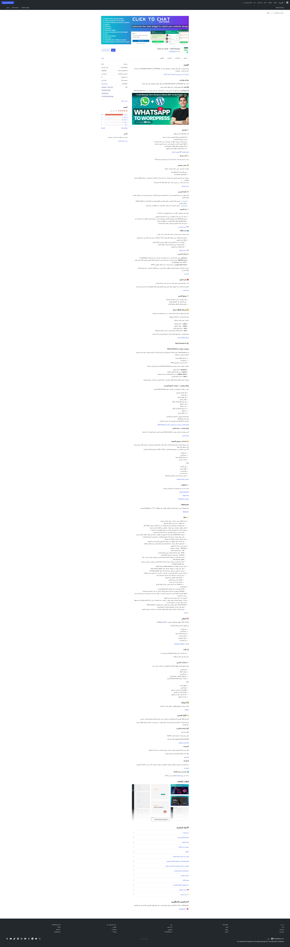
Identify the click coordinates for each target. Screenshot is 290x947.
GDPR (187, 851)
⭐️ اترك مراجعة (185, 894)
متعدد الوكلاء (182, 250)
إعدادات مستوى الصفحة (183, 479)
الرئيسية (187, 74)
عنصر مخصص (185, 186)
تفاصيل (185, 58)
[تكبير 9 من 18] (167, 802)
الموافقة (187, 709)
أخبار (283, 927)
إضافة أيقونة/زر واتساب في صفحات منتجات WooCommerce (173, 424)
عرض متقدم (124, 101)
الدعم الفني (169, 927)
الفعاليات (114, 927)
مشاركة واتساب (185, 875)
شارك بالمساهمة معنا (111, 924)
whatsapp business (106, 90)
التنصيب (169, 58)
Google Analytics (184, 492)
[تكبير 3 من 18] (187, 809)
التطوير (162, 58)
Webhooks (186, 511)
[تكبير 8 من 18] (167, 786)
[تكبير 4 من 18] (187, 822)
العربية (268, 938)
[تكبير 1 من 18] (187, 786)
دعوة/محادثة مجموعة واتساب (181, 870)
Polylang (176, 644)
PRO (165, 74)
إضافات (226, 929)
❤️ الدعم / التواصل (184, 889)
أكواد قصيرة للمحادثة (183, 742)
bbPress (58, 929)
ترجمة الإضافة (180, 775)
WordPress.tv (168, 932)
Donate (113, 929)
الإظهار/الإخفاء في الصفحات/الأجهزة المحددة (177, 861)
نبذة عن (282, 924)
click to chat (110, 87)
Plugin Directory (280, 7)
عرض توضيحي (180, 74)
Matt (58, 927)
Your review (124, 128)
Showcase (225, 924)
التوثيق (173, 74)
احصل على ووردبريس (8, 2)
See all (103, 128)
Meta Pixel (186, 495)
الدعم (102, 58)
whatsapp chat (105, 93)
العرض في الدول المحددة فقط (181, 856)
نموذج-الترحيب (182, 227)
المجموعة (186, 757)
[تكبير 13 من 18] (148, 786)
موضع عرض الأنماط (184, 847)
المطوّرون (170, 929)
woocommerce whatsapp (107, 96)
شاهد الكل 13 (104, 83)
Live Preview (105, 50)
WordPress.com (55, 924)
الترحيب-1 (184, 201)
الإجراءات (186, 274)
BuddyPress (57, 932)
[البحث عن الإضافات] (267, 12)
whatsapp (104, 87)
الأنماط (226, 932)
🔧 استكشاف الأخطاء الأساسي (181, 885)
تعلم (171, 924)
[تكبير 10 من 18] (167, 819)
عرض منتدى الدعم (122, 141)
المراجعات (177, 58)
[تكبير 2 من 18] (187, 797)
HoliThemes (172, 51)
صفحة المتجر (185, 435)
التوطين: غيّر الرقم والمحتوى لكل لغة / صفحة (177, 866)
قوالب (226, 927)
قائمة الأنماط (185, 152)
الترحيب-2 (184, 205)
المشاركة (186, 768)
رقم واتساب (186, 832)
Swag (114, 932)
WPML (165, 622)
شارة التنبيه (186, 290)
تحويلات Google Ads (183, 499)
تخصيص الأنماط (176, 152)
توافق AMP (186, 880)
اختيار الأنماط (185, 842)
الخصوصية (281, 932)
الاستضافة (282, 929)
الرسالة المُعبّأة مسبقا (183, 337)
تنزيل (113, 50)
